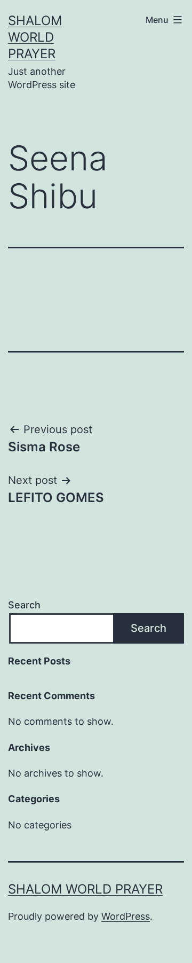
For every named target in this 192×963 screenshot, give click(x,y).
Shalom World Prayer (35, 37)
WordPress (125, 916)
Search (24, 604)
